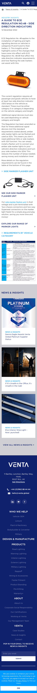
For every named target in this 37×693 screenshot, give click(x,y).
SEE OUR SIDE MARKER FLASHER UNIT (13, 194)
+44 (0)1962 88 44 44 (20, 489)
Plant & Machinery (18, 525)
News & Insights (12, 9)
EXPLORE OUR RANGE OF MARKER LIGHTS (14, 225)
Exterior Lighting (18, 563)
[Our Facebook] (24, 501)
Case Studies (18, 631)
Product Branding (18, 585)
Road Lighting (18, 549)
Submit (18, 658)
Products (18, 544)
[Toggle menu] (33, 3)
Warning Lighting (18, 554)
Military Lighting (18, 567)
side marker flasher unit (15, 202)
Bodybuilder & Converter (18, 530)
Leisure (18, 521)
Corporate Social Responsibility (19, 608)
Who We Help (18, 512)
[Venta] (6, 3)
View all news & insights (17, 445)
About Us (18, 603)
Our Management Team (18, 621)
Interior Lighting (18, 558)
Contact (18, 639)
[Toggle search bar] (23, 3)
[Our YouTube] (18, 501)
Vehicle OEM (18, 516)
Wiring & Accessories (18, 576)
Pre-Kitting (18, 589)
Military (18, 534)
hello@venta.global (20, 493)
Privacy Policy (21, 681)
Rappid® (18, 571)
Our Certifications (19, 612)
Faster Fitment (18, 580)
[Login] (28, 3)
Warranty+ (18, 593)
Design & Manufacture (19, 539)
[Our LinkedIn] (12, 501)
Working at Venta (18, 616)
